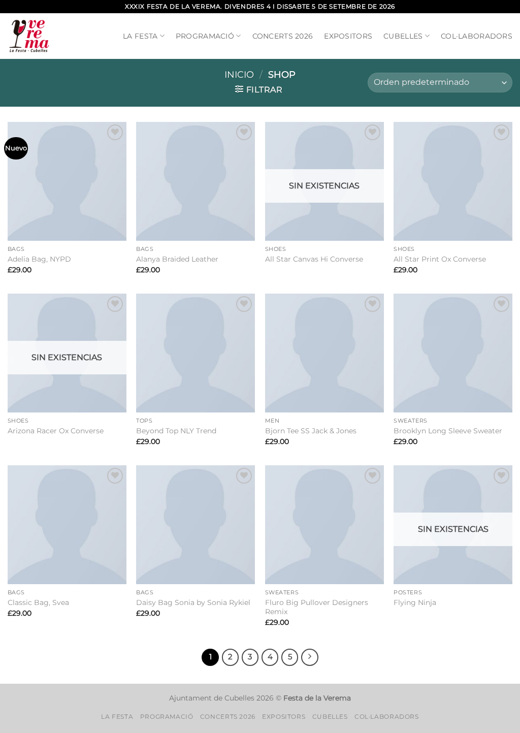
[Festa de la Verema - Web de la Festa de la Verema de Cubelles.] (29, 36)
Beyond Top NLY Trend (176, 430)
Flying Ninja (415, 602)
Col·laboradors (476, 36)
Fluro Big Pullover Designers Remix (316, 607)
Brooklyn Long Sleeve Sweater (448, 430)
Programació (205, 36)
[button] (259, 89)
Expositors (348, 36)
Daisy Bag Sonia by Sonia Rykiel (193, 602)
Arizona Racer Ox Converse (56, 430)
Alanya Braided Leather (177, 259)
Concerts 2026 (282, 36)
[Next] (309, 657)
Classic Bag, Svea (38, 602)
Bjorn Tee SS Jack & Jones (310, 430)
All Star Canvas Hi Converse (314, 259)
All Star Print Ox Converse (440, 259)
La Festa (140, 36)
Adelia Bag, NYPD (39, 259)
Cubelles (402, 36)
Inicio (239, 74)
